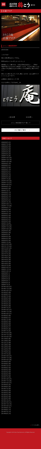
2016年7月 (4, 365)
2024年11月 (5, 183)
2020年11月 (5, 269)
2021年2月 (4, 263)
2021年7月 (4, 254)
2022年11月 (5, 227)
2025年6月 (4, 169)
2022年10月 (5, 229)
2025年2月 (4, 177)
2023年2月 (4, 221)
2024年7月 (4, 190)
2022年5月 (4, 234)
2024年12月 (5, 181)
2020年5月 (4, 277)
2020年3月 (4, 281)
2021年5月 (4, 258)
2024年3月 (4, 198)
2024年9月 (4, 186)
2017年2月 (4, 352)
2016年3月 (4, 373)
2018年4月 (4, 325)
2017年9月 (4, 338)
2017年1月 (4, 354)
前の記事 (12, 117)
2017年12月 (5, 333)
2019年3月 (4, 304)
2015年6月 (4, 390)
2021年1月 (4, 265)
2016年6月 (4, 367)
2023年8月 (4, 209)
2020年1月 (4, 284)
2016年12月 (5, 356)
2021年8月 (4, 252)
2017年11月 (5, 334)
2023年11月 (5, 206)
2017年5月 (4, 346)
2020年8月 (4, 273)
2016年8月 (4, 363)
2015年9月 (4, 385)
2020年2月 (4, 283)
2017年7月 (4, 342)
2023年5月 (4, 215)
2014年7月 (4, 411)
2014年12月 (5, 402)
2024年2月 (4, 200)
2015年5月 (4, 392)
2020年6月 (4, 275)
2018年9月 (4, 315)
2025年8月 (4, 165)
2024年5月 (4, 194)
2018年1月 (4, 331)
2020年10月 (5, 271)
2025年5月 (4, 171)
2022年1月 (4, 242)
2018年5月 (4, 323)
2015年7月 (4, 388)
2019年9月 (4, 292)
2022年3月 (4, 238)
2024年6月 (4, 192)
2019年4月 (4, 302)
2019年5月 (4, 300)
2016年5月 (4, 369)
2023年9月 (4, 208)
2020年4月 (4, 279)
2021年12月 (5, 244)
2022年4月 (4, 236)
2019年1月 (4, 308)
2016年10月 (5, 360)
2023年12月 (5, 204)
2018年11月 (5, 311)
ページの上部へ (36, 425)
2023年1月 (4, 223)
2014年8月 (4, 410)
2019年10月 (5, 290)
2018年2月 (4, 329)
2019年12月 (5, 286)
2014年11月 (5, 404)
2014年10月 (5, 406)
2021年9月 (4, 250)
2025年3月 (4, 175)
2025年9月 (4, 163)
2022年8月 (4, 233)
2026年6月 (4, 146)
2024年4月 (4, 196)
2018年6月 (4, 321)
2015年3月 (4, 396)
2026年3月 (4, 152)
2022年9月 (4, 231)
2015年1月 (4, 400)
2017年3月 (4, 350)
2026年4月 (4, 150)
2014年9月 (4, 408)
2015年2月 (4, 398)
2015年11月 (5, 381)
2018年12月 (5, 309)
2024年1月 (4, 202)
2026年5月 (4, 148)
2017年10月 (5, 336)
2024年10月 (5, 184)
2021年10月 (5, 248)
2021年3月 (4, 261)
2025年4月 (4, 173)
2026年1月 (4, 156)
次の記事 (28, 117)
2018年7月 (4, 319)
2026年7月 (4, 144)
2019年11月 (5, 288)
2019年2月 (4, 306)
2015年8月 (4, 386)
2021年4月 (4, 259)
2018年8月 (4, 317)
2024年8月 (4, 188)
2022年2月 (4, 240)
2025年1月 (4, 179)
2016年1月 (4, 377)
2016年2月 (4, 375)
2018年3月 (4, 327)
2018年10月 (5, 313)
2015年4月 (4, 394)
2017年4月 (4, 348)
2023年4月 (4, 217)
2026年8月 (4, 142)
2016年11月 (5, 358)
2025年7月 (4, 167)
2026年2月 (4, 154)
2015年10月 (5, 383)
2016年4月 (4, 371)
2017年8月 (4, 340)
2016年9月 (4, 361)
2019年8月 (4, 294)
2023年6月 (4, 213)
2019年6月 (4, 298)
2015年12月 (5, 379)
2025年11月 (5, 159)
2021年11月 (5, 246)
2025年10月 (5, 161)
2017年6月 (4, 344)
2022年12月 (5, 225)
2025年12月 (5, 158)
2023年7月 (4, 211)
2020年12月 (5, 267)
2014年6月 (4, 413)
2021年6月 (4, 256)
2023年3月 (4, 219)
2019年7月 (4, 296)
